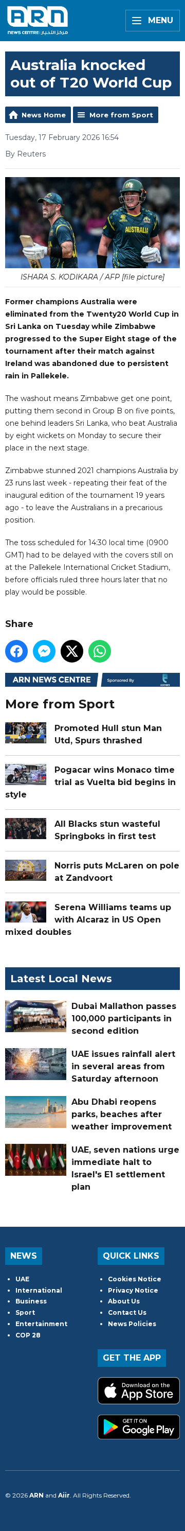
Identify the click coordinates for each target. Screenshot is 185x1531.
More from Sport (121, 115)
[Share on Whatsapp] (99, 651)
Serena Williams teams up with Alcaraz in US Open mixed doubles (88, 919)
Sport (25, 1312)
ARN (36, 1495)
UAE (22, 1279)
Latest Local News (61, 978)
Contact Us (127, 1312)
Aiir (64, 1495)
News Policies (132, 1324)
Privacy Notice (133, 1290)
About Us (124, 1301)
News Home (44, 115)
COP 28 (28, 1335)
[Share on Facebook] (16, 651)
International (38, 1290)
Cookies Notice (134, 1279)
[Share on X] (72, 651)
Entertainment (41, 1324)
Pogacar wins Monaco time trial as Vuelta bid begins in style (90, 782)
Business (31, 1301)
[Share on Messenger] (44, 651)
